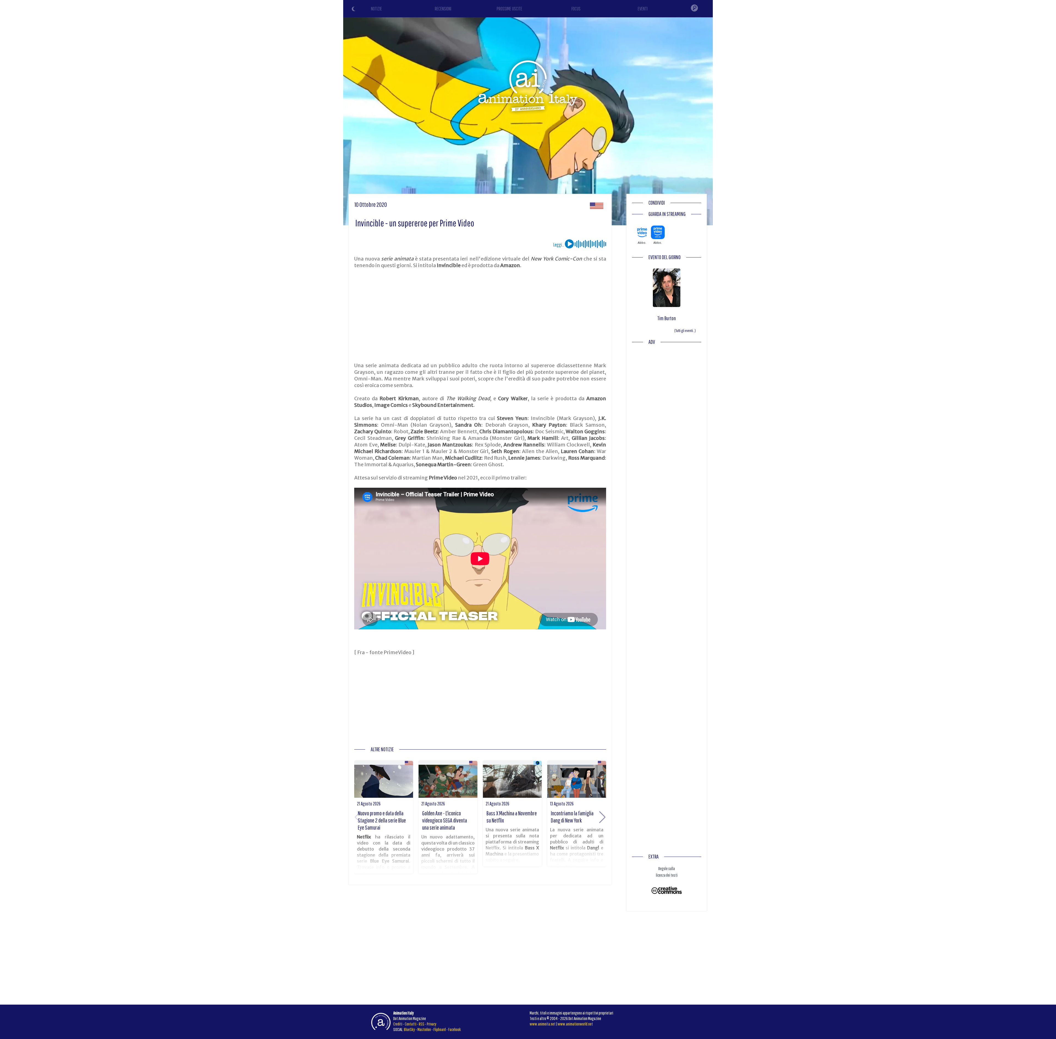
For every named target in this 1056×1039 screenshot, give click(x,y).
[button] (602, 817)
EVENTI (643, 9)
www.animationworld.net (575, 1023)
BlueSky (409, 1029)
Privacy (431, 1023)
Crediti (397, 1023)
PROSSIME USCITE (509, 9)
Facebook (454, 1029)
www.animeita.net (543, 1023)
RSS (421, 1023)
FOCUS (576, 9)
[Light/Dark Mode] (354, 9)
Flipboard (439, 1029)
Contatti (410, 1023)
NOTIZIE (376, 9)
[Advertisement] (480, 315)
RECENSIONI (443, 9)
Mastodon (424, 1029)
